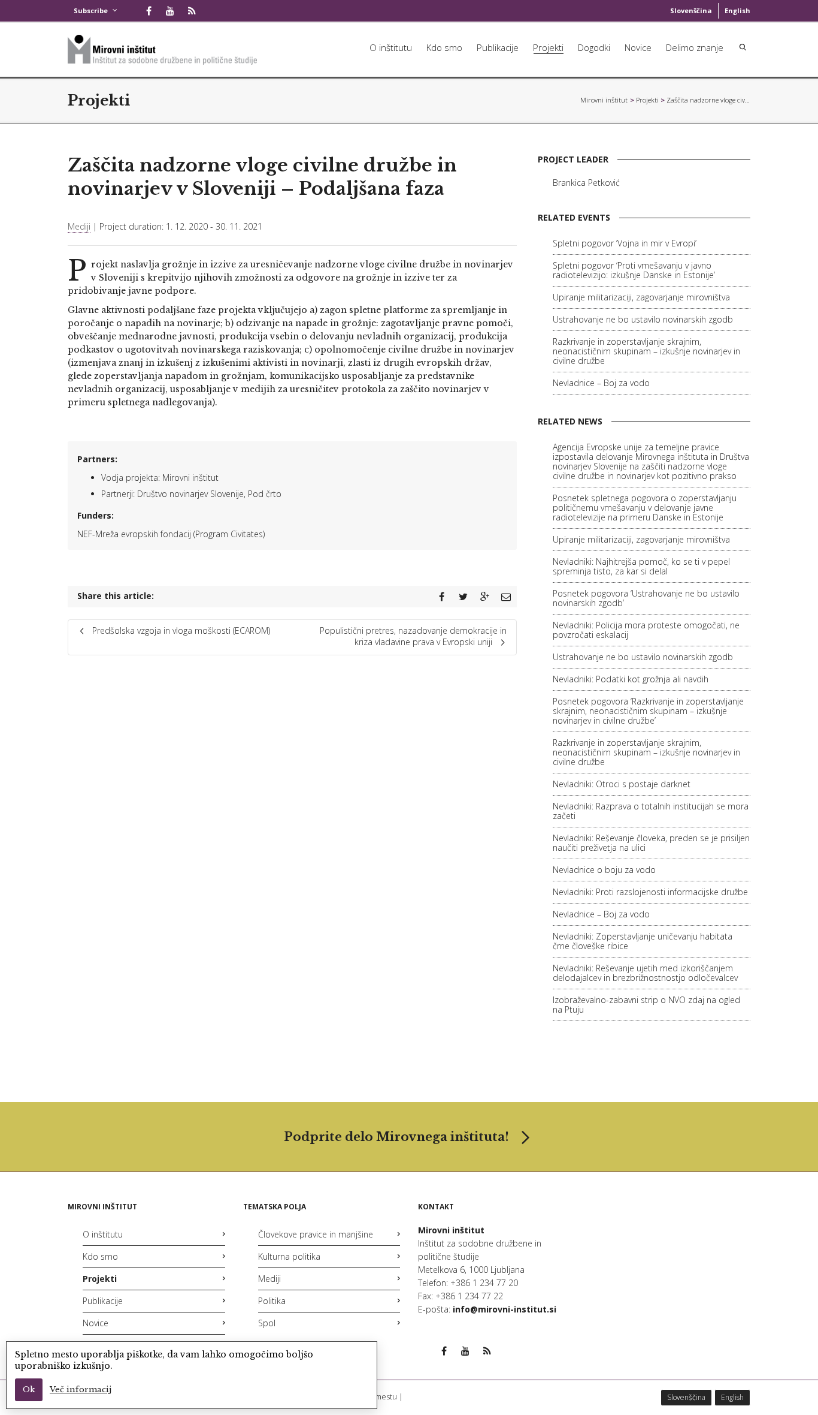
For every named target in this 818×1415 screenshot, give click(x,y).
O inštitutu (390, 47)
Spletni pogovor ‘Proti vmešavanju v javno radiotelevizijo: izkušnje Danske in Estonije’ (634, 270)
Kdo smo (444, 47)
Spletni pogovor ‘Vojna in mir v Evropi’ (624, 243)
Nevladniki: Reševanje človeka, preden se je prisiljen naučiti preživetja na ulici (651, 842)
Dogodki (594, 47)
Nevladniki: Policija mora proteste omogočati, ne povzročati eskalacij (646, 629)
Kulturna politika (289, 1256)
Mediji (79, 226)
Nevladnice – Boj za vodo (601, 383)
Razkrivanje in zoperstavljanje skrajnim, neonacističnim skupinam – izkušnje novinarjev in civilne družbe (646, 351)
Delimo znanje (694, 47)
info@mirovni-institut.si (504, 1309)
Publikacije (498, 47)
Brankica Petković (586, 182)
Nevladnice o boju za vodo (604, 869)
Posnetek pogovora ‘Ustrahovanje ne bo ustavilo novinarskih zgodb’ (646, 598)
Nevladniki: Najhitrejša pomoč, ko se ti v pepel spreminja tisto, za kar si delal (641, 566)
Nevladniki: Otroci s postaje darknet (621, 784)
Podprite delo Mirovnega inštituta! (396, 1137)
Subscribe (91, 10)
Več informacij (80, 1389)
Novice (638, 47)
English (737, 10)
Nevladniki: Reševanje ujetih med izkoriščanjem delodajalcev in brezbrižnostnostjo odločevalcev (645, 972)
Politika (272, 1300)
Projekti (548, 47)
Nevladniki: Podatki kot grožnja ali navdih (630, 679)
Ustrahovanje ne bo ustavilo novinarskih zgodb (643, 319)
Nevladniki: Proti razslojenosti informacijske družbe (650, 892)
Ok (29, 1389)
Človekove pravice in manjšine (315, 1234)
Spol (266, 1323)
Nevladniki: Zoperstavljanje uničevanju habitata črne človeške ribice (642, 941)
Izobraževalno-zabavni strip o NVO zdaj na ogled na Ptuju (646, 1004)
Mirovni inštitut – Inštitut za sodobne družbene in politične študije (604, 99)
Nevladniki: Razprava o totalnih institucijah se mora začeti (651, 810)
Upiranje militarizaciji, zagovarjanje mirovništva (641, 297)
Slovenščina (691, 10)
